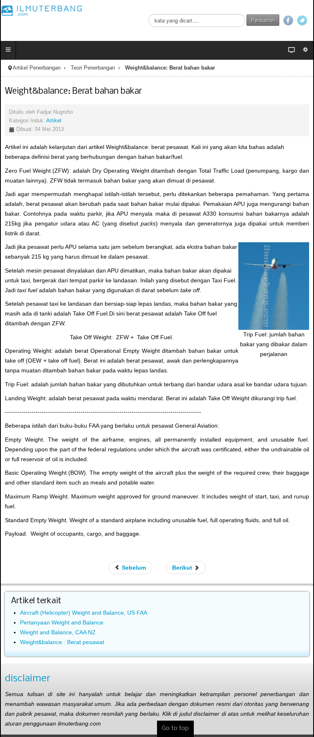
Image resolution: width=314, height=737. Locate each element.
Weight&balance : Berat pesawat (62, 642)
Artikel (53, 121)
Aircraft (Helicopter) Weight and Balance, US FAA (83, 612)
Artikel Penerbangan (37, 68)
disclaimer (27, 679)
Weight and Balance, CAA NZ (58, 632)
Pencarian (263, 20)
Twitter (302, 20)
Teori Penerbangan (93, 68)
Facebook (288, 20)
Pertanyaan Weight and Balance (61, 622)
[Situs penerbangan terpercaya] (42, 10)
